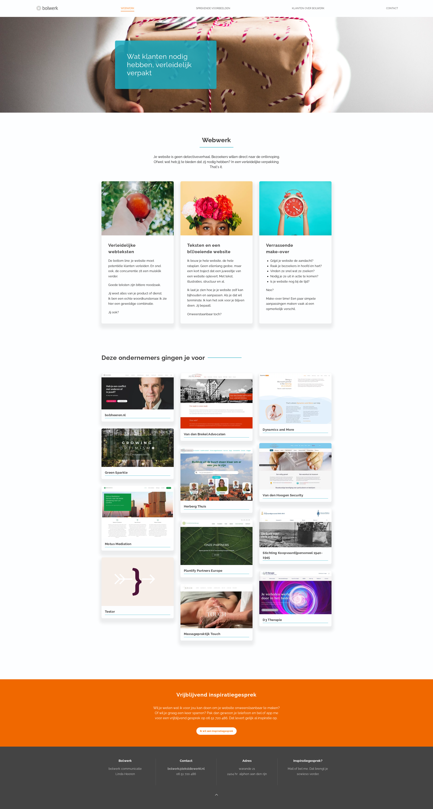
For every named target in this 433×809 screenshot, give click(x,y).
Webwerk (127, 8)
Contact (392, 8)
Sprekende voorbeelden (213, 8)
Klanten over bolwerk (308, 8)
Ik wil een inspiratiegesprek (216, 731)
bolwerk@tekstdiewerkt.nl (186, 768)
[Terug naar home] (47, 8)
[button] (216, 794)
